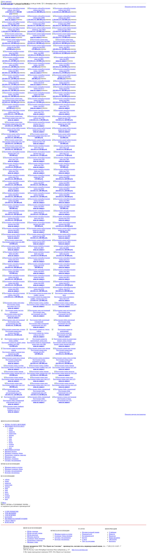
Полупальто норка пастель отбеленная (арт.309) (13, 315)
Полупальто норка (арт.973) (64, 82)
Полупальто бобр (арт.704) (16, 171)
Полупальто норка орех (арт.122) (13, 386)
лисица (11, 435)
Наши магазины (114, 538)
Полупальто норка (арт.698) (15, 183)
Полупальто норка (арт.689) (15, 200)
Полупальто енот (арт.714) (65, 147)
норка (11, 430)
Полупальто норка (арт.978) (13, 76)
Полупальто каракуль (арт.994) (16, 47)
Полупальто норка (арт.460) (15, 283)
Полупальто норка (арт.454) (40, 289)
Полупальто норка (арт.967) (64, 94)
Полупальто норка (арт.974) (40, 82)
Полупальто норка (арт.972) (13, 88)
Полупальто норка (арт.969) (13, 94)
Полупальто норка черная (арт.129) (39, 374)
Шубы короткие (32, 535)
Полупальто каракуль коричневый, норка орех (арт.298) (39, 344)
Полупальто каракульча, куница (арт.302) (13, 333)
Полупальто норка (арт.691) (40, 194)
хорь (10, 439)
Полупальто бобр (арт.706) (41, 165)
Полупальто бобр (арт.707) (14, 165)
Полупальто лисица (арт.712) (40, 153)
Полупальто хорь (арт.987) (13, 59)
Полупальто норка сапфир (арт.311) (39, 305)
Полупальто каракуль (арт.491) (16, 236)
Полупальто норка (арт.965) (38, 100)
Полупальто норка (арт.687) (41, 200)
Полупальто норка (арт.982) (64, 65)
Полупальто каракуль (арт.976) (66, 76)
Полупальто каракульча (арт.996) (38, 42)
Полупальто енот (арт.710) (16, 159)
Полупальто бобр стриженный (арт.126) (39, 392)
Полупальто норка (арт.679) (15, 212)
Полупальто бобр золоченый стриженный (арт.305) (39, 325)
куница (11, 444)
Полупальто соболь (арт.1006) (13, 23)
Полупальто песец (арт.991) (64, 47)
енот (10, 448)
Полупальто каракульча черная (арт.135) (64, 352)
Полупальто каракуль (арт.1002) (39, 29)
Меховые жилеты (11, 451)
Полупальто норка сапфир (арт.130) (39, 368)
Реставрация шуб (88, 536)
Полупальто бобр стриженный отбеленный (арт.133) (13, 402)
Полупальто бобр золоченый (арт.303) (64, 323)
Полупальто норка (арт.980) (40, 70)
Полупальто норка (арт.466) (16, 271)
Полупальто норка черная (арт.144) (64, 368)
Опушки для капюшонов (13, 471)
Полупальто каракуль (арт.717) (67, 141)
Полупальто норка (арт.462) (41, 277)
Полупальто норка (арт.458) (41, 283)
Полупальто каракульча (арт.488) (13, 243)
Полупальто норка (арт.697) (40, 183)
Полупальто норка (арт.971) (40, 88)
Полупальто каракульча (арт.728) (13, 125)
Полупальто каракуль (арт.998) (64, 35)
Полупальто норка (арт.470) (42, 265)
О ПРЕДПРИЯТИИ (11, 511)
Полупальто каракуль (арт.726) (67, 124)
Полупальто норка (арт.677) (40, 212)
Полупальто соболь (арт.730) (39, 118)
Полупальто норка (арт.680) (67, 206)
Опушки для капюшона (13, 460)
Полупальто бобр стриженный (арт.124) (64, 392)
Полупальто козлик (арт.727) (41, 124)
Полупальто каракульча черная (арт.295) (39, 352)
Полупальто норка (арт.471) (15, 265)
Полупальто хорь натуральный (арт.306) (13, 323)
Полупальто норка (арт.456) (16, 289)
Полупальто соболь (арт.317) (66, 289)
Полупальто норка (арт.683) (41, 206)
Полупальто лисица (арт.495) (16, 230)
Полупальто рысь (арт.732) (67, 112)
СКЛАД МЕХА (10, 520)
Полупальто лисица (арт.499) (41, 224)
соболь (11, 428)
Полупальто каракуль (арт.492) (67, 230)
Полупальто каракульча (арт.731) (13, 119)
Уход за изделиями (88, 541)
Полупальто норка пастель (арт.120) (64, 386)
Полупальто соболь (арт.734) (14, 112)
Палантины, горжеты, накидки (15, 455)
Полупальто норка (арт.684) (16, 206)
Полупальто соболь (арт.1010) (64, 10)
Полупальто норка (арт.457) (65, 283)
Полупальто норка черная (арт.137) (13, 374)
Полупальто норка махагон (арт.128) (64, 374)
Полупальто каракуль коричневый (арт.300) (64, 334)
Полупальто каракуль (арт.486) (67, 242)
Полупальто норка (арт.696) (67, 183)
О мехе (84, 539)
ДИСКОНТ (113, 539)
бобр (10, 437)
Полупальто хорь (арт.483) (65, 247)
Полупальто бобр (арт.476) (65, 253)
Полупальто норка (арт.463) (15, 277)
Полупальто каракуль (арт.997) (14, 41)
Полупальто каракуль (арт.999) (40, 35)
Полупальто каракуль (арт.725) (16, 129)
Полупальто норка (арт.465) (41, 271)
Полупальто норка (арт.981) (13, 70)
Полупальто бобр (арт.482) (16, 253)
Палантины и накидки (35, 540)
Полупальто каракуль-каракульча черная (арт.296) (13, 353)
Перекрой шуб (87, 534)
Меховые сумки (10, 457)
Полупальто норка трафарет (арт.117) (13, 410)
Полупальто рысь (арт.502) (41, 218)
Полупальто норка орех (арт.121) (39, 386)
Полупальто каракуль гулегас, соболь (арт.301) (39, 334)
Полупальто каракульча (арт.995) (64, 42)
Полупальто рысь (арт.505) (67, 212)
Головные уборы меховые (36, 538)
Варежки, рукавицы (11, 459)
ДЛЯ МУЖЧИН (10, 515)
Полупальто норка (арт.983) (41, 65)
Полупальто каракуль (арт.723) (67, 129)
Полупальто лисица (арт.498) (66, 224)
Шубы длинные (32, 531)
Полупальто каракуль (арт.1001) (64, 29)
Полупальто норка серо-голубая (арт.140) (64, 361)
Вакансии (112, 536)
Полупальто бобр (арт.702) (67, 171)
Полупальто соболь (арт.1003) (13, 29)
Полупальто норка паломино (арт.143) (39, 361)
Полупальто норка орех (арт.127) (39, 380)
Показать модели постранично (135, 6)
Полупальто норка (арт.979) (64, 70)
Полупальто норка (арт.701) (15, 177)
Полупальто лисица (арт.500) (16, 224)
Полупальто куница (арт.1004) (64, 23)
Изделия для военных (12, 473)
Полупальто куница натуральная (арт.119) (64, 400)
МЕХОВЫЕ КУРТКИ (12, 450)
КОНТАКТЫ (9, 522)
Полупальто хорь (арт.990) (13, 53)
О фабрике (112, 532)
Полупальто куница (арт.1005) (38, 23)
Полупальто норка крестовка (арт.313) (13, 306)
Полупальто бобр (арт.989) (39, 53)
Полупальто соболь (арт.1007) (64, 17)
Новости (112, 534)
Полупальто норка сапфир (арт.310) (64, 305)
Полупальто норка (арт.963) (15, 106)
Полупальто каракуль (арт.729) (66, 118)
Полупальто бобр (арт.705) (67, 165)
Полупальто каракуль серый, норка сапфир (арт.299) (14, 344)
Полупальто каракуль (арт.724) (42, 129)
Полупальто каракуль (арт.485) (16, 247)
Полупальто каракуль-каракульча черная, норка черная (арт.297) (64, 344)
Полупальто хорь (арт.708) (67, 159)
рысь (10, 441)
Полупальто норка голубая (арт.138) (13, 368)
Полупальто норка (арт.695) (16, 188)
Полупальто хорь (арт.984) (13, 65)
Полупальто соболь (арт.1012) (15, 10)
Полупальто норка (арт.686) (67, 200)
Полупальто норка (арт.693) (65, 188)
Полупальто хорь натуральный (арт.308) (38, 314)
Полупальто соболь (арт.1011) (38, 10)
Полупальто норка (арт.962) (40, 106)
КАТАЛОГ (8, 517)
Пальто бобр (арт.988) (65, 52)
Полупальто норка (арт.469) (67, 265)
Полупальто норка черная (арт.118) (13, 380)
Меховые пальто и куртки (13, 467)
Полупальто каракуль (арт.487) (42, 242)
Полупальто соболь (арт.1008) (38, 17)
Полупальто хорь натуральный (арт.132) (13, 392)
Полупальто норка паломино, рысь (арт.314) (64, 298)
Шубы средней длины (34, 533)
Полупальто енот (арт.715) (40, 147)
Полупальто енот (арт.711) (65, 153)
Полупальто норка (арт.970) (64, 88)
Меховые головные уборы (14, 453)
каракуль (12, 432)
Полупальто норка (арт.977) (41, 76)
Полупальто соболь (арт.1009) (15, 17)
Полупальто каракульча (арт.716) (13, 148)
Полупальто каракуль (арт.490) (40, 236)
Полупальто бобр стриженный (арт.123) (38, 400)
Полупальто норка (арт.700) (42, 177)
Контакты (112, 541)
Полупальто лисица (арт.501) (67, 218)
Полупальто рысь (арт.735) (67, 106)
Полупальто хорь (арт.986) (38, 59)
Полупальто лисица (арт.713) (16, 153)
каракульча (12, 433)
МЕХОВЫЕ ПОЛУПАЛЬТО (14, 426)
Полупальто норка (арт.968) (41, 94)
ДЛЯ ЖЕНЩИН (10, 513)
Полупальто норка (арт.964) (64, 100)
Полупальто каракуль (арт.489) (67, 236)
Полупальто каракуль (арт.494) (42, 230)
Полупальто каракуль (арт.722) (15, 135)
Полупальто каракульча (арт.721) (39, 136)
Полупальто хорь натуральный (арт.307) (64, 314)
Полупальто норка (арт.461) (67, 277)
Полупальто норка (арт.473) (41, 259)
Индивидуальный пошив (90, 532)
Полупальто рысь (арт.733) (41, 112)
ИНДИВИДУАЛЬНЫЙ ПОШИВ (16, 519)
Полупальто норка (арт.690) (65, 194)
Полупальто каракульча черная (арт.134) (14, 361)
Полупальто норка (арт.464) (67, 271)
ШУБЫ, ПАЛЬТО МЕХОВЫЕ (15, 424)
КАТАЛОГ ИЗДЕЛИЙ (7, 4)
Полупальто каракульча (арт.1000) (13, 36)
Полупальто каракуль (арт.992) (41, 47)
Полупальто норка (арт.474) (16, 259)
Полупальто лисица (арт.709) (41, 159)
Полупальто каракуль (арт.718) (42, 141)
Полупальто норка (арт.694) (40, 188)
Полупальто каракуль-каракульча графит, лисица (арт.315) (39, 298)
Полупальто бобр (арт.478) (40, 253)
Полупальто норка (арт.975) (13, 82)
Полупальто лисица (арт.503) (15, 218)
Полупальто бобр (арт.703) (41, 171)
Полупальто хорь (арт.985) (65, 59)
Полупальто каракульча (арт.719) (13, 142)
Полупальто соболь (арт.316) (14, 295)
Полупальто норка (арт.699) (65, 177)
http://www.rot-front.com (80, 550)
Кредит (84, 538)
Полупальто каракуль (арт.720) (67, 135)
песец (11, 442)
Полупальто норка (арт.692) (15, 194)
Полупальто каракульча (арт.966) (13, 101)
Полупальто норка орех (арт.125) (64, 380)
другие (11, 446)
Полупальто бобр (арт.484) (41, 247)
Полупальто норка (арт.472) (67, 259)
